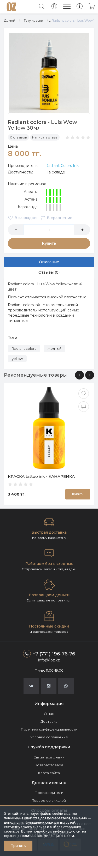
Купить (49, 243)
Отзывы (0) (49, 272)
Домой (9, 20)
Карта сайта (49, 773)
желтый (54, 348)
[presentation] (79, 375)
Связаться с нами (49, 757)
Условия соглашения (49, 737)
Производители (49, 793)
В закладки (25, 217)
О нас (49, 714)
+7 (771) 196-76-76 (54, 654)
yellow (17, 359)
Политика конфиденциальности (49, 729)
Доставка (49, 721)
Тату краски (33, 20)
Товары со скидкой (49, 800)
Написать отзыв (44, 137)
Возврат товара (49, 765)
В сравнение (59, 217)
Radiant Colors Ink (62, 165)
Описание (49, 262)
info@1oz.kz (49, 660)
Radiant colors (24, 348)
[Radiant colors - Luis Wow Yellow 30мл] (49, 73)
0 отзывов (18, 137)
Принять (18, 845)
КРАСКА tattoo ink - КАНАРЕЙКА (41, 476)
